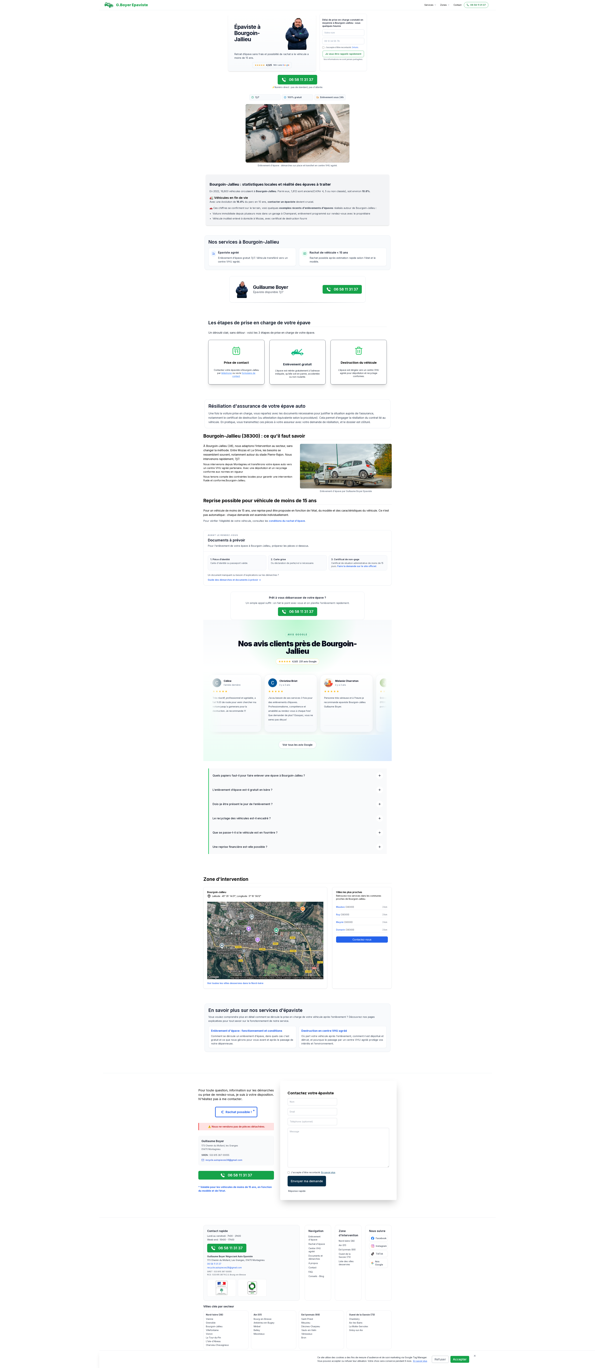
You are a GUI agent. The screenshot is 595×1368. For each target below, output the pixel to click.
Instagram (381, 1246)
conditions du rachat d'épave (287, 520)
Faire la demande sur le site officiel (356, 566)
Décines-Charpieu (310, 1326)
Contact (457, 5)
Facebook (381, 1238)
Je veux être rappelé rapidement (343, 54)
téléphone (226, 373)
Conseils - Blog (316, 1276)
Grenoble (211, 1322)
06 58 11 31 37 (214, 1263)
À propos (313, 1263)
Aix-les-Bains (355, 1322)
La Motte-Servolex (358, 1326)
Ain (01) (342, 1245)
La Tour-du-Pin (213, 1337)
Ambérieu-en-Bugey (264, 1322)
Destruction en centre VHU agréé (324, 1030)
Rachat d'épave (317, 1244)
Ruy (342, 914)
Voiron (209, 1334)
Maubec (345, 907)
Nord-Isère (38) (347, 1241)
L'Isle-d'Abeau (213, 1341)
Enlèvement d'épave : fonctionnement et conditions (246, 1030)
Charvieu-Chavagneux (217, 1345)
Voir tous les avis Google (297, 744)
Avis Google (379, 1263)
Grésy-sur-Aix (356, 1330)
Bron (303, 1337)
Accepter (460, 1359)
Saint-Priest (307, 1319)
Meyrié (344, 922)
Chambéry (354, 1319)
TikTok (379, 1253)
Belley (257, 1330)
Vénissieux (306, 1334)
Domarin (345, 929)
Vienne (209, 1319)
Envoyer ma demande (307, 1181)
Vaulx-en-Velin (308, 1330)
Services (428, 5)
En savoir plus (420, 1361)
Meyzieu (305, 1322)
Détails (355, 47)
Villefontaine (212, 1330)
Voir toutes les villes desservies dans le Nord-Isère (235, 983)
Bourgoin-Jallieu (214, 1326)
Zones (443, 5)
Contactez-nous (362, 939)
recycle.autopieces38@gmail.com (224, 1267)
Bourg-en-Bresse (262, 1319)
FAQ (311, 1272)
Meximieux (259, 1334)
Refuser (440, 1359)
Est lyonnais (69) (347, 1249)
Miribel (257, 1326)
